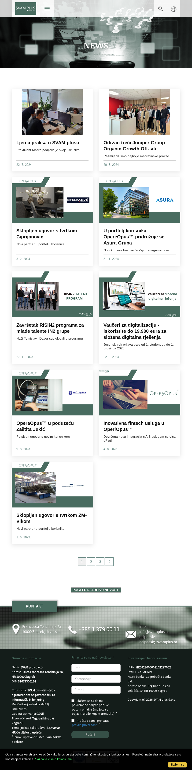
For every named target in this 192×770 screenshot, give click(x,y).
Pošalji (90, 735)
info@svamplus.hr (154, 631)
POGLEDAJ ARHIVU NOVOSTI (96, 590)
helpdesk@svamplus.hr (158, 642)
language (173, 8)
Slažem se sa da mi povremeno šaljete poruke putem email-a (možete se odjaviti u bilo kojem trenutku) (93, 707)
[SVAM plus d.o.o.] (26, 8)
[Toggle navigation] (47, 8)
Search (160, 8)
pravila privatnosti (84, 725)
